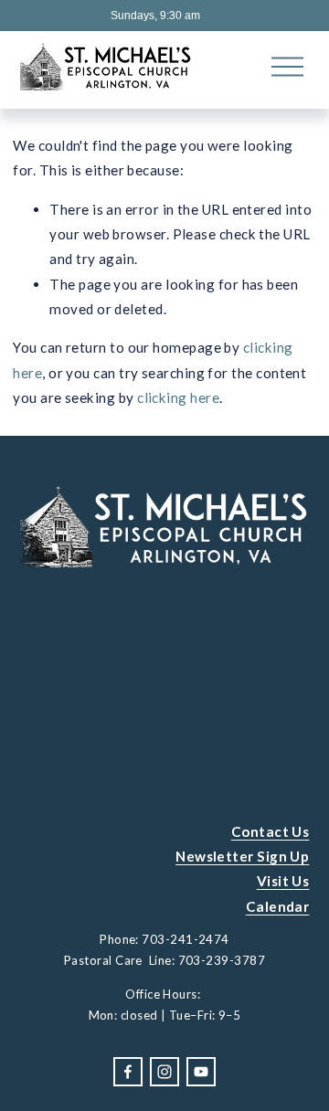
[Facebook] (128, 1071)
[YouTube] (201, 1071)
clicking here (178, 397)
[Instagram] (164, 1071)
